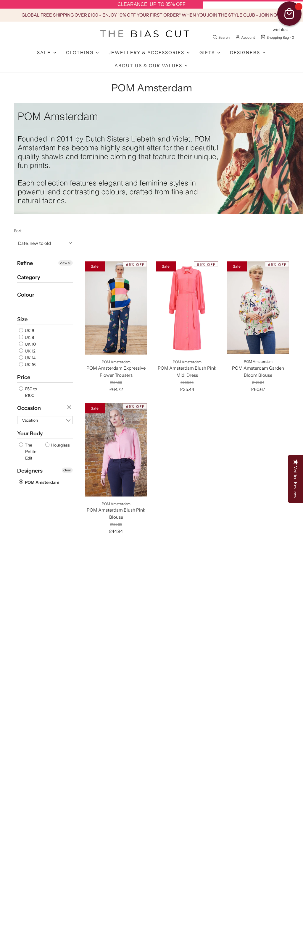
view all (65, 263)
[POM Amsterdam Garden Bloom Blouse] (258, 308)
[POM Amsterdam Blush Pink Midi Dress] (187, 308)
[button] (45, 243)
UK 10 (30, 344)
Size (22, 319)
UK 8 (29, 337)
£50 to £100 (30, 392)
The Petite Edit (30, 451)
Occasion (29, 408)
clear (70, 408)
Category (28, 277)
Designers (30, 471)
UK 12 (30, 351)
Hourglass (60, 445)
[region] (151, 4)
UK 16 (30, 364)
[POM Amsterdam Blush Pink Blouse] (116, 450)
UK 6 (29, 330)
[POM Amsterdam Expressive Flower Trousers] (116, 308)
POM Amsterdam (41, 482)
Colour (25, 295)
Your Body (30, 433)
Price (23, 377)
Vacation (30, 420)
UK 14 (30, 357)
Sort (18, 230)
